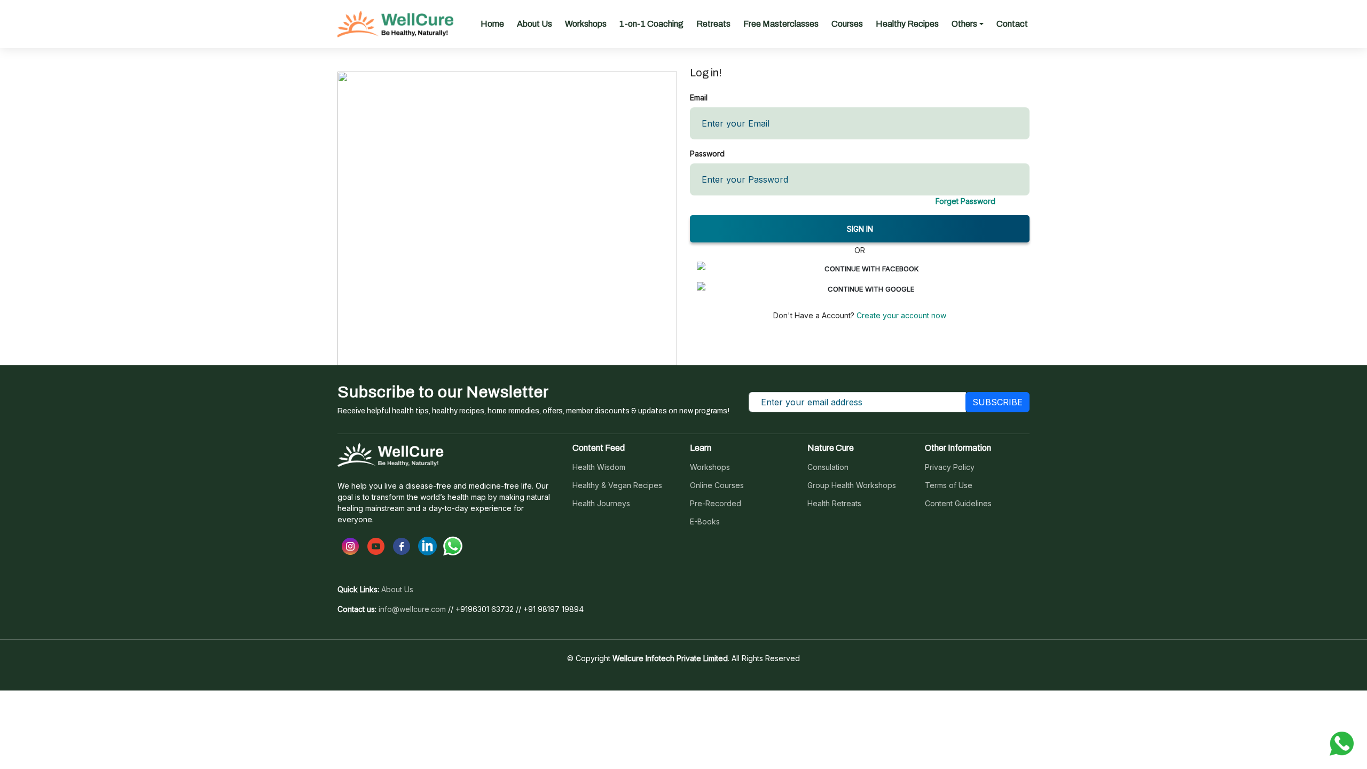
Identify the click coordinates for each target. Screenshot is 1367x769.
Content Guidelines (958, 503)
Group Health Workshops (851, 485)
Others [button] (964, 23)
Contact (1012, 23)
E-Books (705, 521)
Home (492, 23)
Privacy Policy (950, 467)
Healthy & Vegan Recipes (617, 485)
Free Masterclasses (781, 23)
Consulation (828, 467)
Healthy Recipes (907, 23)
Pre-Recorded (715, 503)
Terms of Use (948, 485)
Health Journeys (601, 503)
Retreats (713, 23)
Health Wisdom (598, 467)
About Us (534, 23)
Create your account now (900, 315)
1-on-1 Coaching (651, 23)
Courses (847, 23)
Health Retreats (834, 503)
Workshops (586, 23)
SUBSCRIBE (997, 402)
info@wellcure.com (412, 609)
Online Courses (717, 485)
